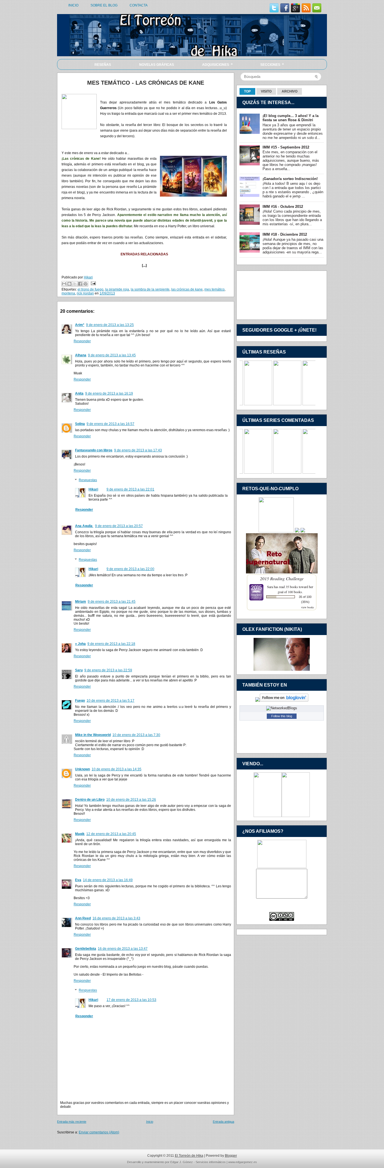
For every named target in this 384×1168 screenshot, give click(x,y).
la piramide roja (117, 289)
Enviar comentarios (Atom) (99, 1132)
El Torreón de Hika (189, 1156)
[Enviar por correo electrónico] (64, 284)
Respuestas (88, 480)
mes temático (214, 289)
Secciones (272, 64)
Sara (270, 586)
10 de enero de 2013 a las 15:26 (131, 800)
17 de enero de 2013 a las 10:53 (131, 1000)
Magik (80, 834)
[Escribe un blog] (69, 284)
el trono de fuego (90, 289)
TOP (247, 91)
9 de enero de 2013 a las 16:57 (110, 424)
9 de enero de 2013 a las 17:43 (138, 450)
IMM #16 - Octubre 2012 (283, 206)
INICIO (73, 5)
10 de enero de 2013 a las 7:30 (136, 735)
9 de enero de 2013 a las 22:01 (130, 489)
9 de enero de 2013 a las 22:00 (130, 569)
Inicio (149, 1121)
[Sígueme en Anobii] (257, 700)
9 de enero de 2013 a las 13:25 (110, 325)
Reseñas (102, 65)
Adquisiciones (217, 64)
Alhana (80, 355)
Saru (79, 670)
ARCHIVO (289, 91)
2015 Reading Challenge (282, 578)
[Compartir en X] (75, 284)
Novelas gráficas (156, 65)
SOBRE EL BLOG (104, 5)
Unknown (82, 769)
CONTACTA (139, 5)
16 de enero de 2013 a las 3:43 (116, 918)
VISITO (266, 91)
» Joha (80, 644)
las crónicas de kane (187, 289)
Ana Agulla (84, 526)
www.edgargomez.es (242, 1162)
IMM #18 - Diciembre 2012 (285, 234)
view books (307, 607)
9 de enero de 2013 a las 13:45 (112, 355)
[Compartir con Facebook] (80, 284)
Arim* (79, 325)
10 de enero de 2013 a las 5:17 (110, 701)
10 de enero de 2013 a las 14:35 (116, 769)
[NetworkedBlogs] (281, 708)
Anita (79, 393)
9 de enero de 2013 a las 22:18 (111, 644)
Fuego (80, 701)
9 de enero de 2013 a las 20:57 (119, 526)
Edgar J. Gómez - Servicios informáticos (198, 1162)
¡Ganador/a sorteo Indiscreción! (290, 179)
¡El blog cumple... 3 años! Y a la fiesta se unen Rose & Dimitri (291, 118)
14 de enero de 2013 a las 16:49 (108, 880)
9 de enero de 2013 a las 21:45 (111, 602)
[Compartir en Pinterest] (85, 284)
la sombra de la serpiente (150, 289)
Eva (78, 880)
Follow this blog (281, 716)
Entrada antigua (223, 1121)
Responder (82, 341)
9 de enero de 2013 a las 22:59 (108, 670)
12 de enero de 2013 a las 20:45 (111, 834)
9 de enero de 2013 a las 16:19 (109, 393)
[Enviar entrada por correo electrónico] (92, 283)
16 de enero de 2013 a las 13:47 (123, 949)
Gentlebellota (85, 949)
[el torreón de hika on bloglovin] (284, 700)
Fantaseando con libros (93, 450)
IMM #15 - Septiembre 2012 (286, 147)
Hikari (93, 489)
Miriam (80, 602)
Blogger (231, 1156)
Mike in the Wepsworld (93, 735)
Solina (80, 424)
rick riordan (85, 293)
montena (68, 293)
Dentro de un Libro (90, 800)
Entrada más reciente (71, 1121)
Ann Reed (83, 918)
